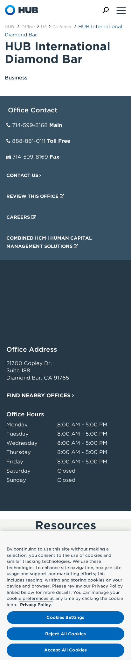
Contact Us (22, 175)
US (44, 26)
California (61, 26)
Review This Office (33, 196)
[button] (105, 10)
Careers (18, 217)
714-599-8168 (30, 125)
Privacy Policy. (36, 604)
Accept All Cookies (65, 650)
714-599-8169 (30, 157)
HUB (9, 26)
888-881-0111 (28, 141)
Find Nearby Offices (39, 396)
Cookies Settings (65, 617)
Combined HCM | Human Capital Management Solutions (49, 242)
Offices (28, 26)
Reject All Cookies (65, 634)
